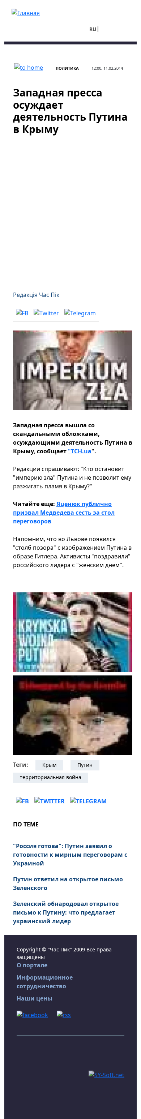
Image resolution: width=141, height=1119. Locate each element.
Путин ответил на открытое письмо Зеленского (68, 883)
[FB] (22, 312)
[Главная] (26, 12)
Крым (49, 764)
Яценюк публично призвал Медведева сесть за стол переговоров (64, 512)
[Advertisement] (70, 208)
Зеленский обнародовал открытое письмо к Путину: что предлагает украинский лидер (66, 912)
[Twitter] (46, 312)
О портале (32, 965)
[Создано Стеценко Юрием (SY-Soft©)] (106, 1074)
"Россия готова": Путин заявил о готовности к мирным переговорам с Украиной (70, 854)
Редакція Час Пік (36, 295)
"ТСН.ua (79, 451)
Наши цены (34, 998)
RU (93, 29)
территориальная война (50, 777)
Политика (67, 68)
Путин (85, 764)
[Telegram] (80, 312)
